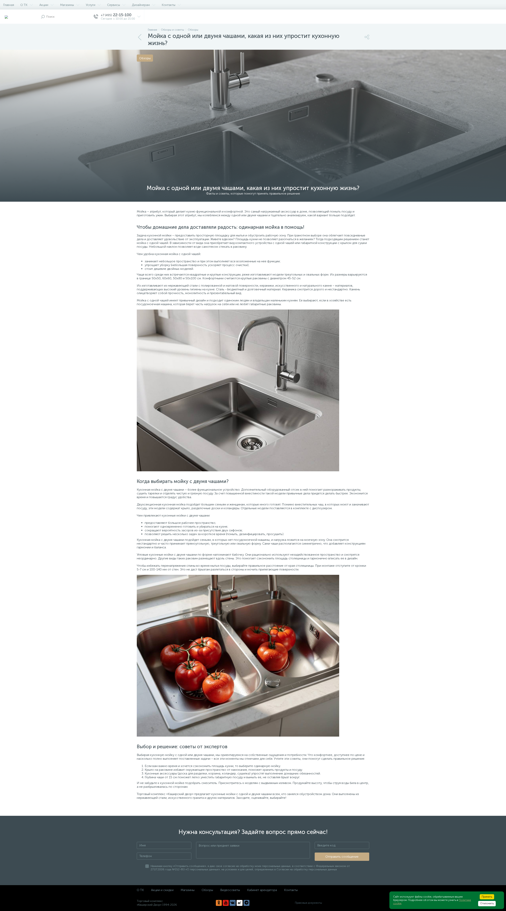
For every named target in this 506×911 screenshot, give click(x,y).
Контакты (168, 5)
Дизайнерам (141, 5)
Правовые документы (308, 902)
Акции (43, 5)
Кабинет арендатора (262, 890)
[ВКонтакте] (233, 903)
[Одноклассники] (219, 903)
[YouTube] (226, 903)
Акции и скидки (162, 890)
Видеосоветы (230, 890)
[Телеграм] (246, 903)
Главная (8, 5)
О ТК (23, 5)
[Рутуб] (240, 903)
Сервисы (113, 5)
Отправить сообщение (342, 856)
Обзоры (207, 890)
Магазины (67, 5)
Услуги (90, 5)
